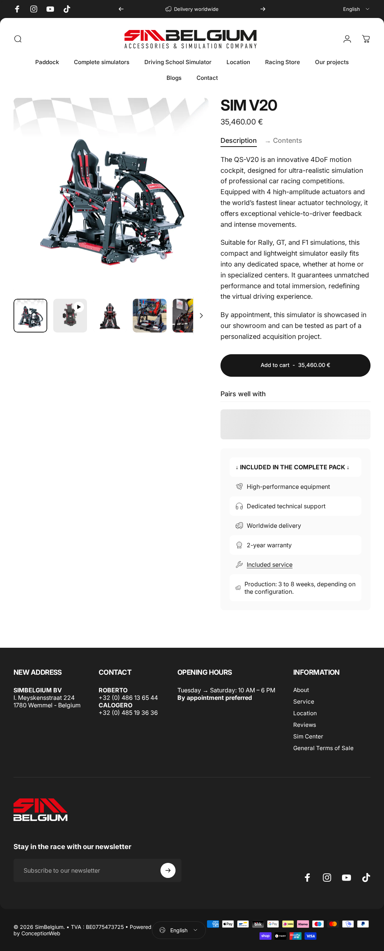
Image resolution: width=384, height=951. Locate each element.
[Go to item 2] (70, 315)
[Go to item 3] (110, 315)
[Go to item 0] (30, 315)
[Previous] (121, 9)
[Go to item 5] (189, 315)
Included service (269, 564)
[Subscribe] (168, 870)
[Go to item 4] (149, 315)
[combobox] (356, 9)
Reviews (304, 724)
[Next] (263, 9)
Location (305, 713)
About (301, 689)
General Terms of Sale (323, 748)
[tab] (238, 141)
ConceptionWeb (40, 933)
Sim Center (308, 736)
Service (303, 701)
